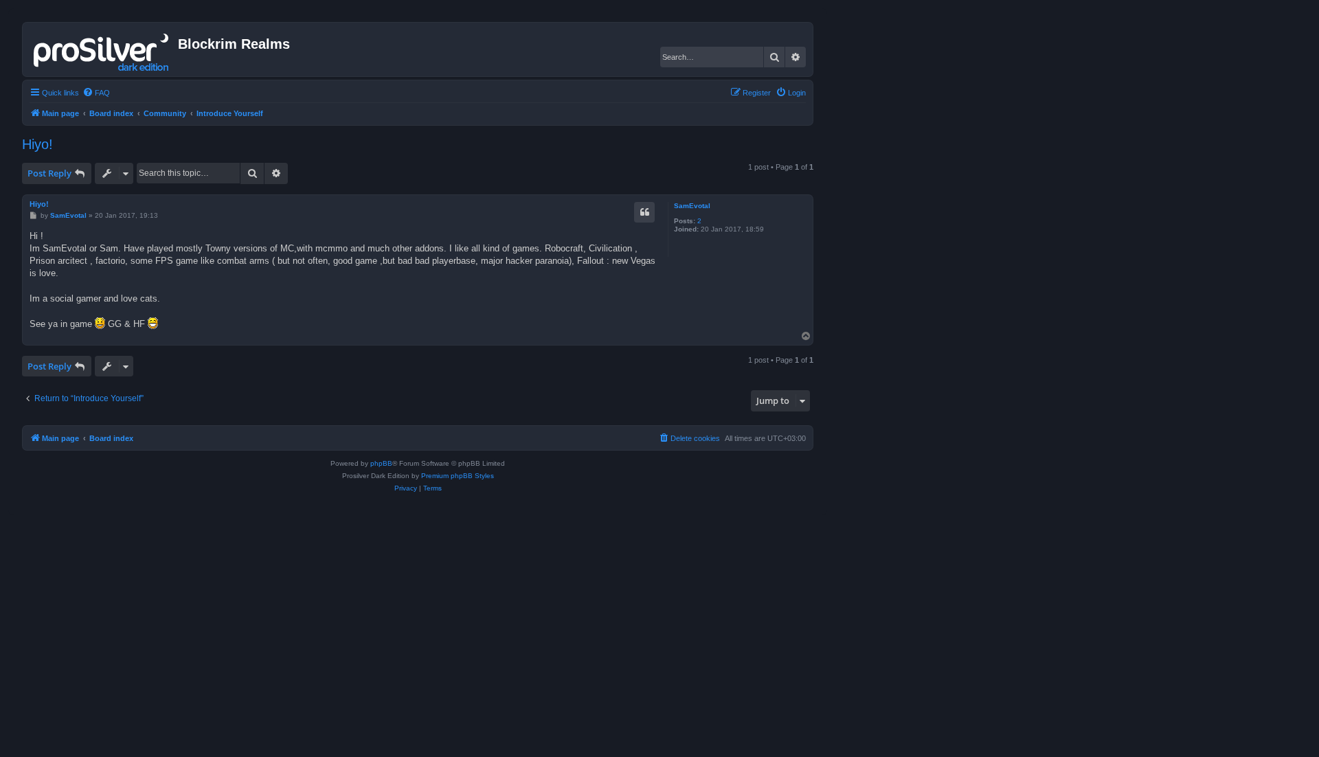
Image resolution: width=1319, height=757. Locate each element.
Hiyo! (37, 144)
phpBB (381, 463)
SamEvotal (692, 206)
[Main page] (102, 49)
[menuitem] (96, 92)
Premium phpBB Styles (457, 475)
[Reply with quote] (644, 212)
